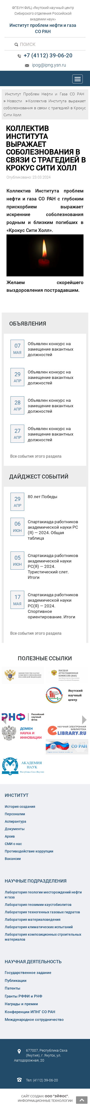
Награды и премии (21, 1004)
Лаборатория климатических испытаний (39, 927)
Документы (14, 829)
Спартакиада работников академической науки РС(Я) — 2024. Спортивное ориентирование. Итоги (53, 605)
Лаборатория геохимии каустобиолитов (38, 905)
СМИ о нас (13, 844)
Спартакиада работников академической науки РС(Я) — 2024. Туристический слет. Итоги (53, 566)
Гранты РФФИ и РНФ (23, 996)
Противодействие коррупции (29, 851)
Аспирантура (15, 821)
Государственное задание (28, 972)
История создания (20, 807)
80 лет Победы (42, 496)
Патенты (12, 988)
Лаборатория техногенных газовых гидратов (42, 912)
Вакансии (13, 859)
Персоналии (15, 814)
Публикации (15, 980)
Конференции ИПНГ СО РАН (30, 1012)
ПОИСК (27, 44)
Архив (10, 836)
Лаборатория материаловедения (32, 920)
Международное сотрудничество (34, 1019)
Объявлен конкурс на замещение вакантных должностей (50, 349)
